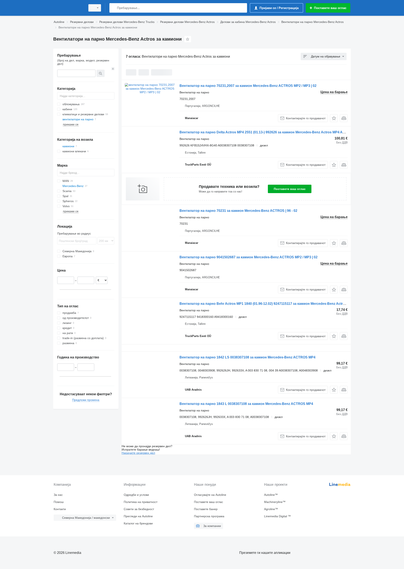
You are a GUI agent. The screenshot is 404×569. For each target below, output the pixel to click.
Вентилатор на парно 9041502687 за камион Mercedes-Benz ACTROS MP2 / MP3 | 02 (248, 257)
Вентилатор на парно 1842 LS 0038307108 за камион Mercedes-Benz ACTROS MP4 (247, 357)
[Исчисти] (113, 68)
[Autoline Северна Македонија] (68, 8)
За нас (58, 494)
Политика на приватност (140, 502)
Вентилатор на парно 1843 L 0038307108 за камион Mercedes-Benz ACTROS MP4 (246, 404)
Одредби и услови (136, 494)
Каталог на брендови (138, 523)
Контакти (60, 509)
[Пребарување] (113, 8)
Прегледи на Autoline (138, 516)
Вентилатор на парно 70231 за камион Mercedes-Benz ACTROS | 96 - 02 (238, 210)
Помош (59, 502)
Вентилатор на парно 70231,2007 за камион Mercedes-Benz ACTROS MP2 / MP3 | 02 (247, 86)
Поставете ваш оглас (290, 189)
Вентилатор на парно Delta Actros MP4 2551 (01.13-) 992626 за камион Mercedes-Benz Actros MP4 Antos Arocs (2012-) (275, 132)
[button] (334, 118)
